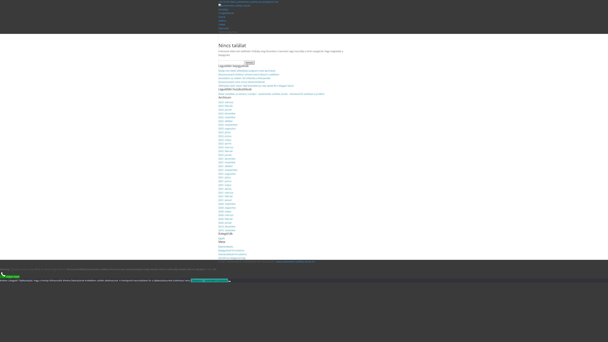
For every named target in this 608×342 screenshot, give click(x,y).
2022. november (227, 117)
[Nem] (229, 281)
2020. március (225, 215)
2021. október (225, 166)
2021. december (227, 158)
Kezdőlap (223, 9)
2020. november (227, 203)
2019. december (227, 226)
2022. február (225, 151)
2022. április (224, 143)
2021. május (224, 185)
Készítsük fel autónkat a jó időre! (307, 93)
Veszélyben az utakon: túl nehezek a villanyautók (244, 78)
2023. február (225, 105)
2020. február (225, 218)
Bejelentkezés (225, 246)
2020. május (224, 211)
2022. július (224, 132)
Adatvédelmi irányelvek (216, 280)
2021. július (224, 177)
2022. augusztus (227, 128)
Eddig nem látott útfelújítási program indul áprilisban (247, 70)
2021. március (225, 192)
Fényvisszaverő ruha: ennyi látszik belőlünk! (241, 81)
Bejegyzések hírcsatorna (231, 250)
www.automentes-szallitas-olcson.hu (295, 261)
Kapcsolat (223, 28)
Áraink (221, 16)
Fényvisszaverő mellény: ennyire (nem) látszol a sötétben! (248, 74)
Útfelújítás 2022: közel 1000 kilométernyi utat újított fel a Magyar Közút (256, 85)
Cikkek (221, 24)
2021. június (224, 181)
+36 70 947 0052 (227, 1)
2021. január (225, 200)
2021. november (227, 162)
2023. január (225, 109)
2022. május (224, 139)
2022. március (225, 147)
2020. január (225, 222)
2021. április (224, 188)
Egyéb (221, 238)
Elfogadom (197, 280)
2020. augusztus (227, 207)
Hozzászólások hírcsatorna (232, 254)
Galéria (222, 20)
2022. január (225, 154)
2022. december (227, 113)
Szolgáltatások (226, 13)
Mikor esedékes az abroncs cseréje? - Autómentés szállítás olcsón (253, 93)
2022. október (225, 121)
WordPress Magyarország (231, 258)
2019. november (227, 230)
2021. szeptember (228, 169)
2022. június (224, 136)
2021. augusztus (227, 173)
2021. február (225, 196)
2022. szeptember (228, 124)
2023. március (225, 102)
